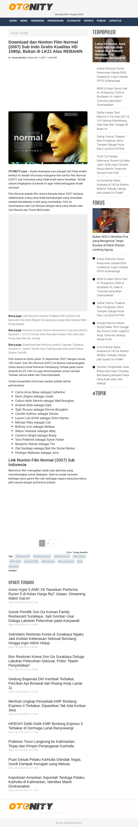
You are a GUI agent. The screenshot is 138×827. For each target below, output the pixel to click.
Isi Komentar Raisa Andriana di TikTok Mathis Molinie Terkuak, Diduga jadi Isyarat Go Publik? (113, 186)
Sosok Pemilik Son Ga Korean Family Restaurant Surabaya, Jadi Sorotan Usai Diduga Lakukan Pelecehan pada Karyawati (43, 616)
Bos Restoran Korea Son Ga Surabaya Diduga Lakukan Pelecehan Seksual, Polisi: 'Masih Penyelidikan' (46, 661)
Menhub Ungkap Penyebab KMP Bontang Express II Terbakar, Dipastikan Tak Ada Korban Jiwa (47, 705)
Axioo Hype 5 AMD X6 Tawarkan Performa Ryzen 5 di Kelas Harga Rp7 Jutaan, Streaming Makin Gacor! (46, 594)
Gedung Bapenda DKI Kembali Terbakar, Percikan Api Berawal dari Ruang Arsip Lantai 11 (45, 683)
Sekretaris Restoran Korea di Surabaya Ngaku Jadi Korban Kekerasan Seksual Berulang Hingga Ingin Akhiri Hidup (46, 638)
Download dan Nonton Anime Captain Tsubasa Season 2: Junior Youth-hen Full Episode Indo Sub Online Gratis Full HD (45, 348)
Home (13, 20)
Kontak (43, 806)
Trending (37, 20)
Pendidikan (55, 20)
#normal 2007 (31, 561)
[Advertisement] (48, 85)
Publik (101, 20)
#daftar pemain (61, 556)
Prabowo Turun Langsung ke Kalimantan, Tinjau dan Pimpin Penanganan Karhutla (41, 743)
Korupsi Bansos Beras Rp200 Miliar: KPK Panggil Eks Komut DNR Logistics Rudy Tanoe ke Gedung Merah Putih (113, 331)
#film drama (79, 556)
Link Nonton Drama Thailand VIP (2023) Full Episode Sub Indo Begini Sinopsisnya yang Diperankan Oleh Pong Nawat (47, 320)
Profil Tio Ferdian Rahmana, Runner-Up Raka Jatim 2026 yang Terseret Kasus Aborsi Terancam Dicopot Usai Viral (113, 164)
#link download (66, 561)
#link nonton (48, 561)
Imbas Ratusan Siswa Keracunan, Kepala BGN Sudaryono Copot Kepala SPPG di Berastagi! (112, 74)
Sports (88, 20)
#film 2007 (15, 561)
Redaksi (44, 803)
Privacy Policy (46, 810)
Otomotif (74, 20)
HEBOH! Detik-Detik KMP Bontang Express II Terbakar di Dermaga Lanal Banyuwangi (45, 726)
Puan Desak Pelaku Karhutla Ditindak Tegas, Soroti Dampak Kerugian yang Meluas (44, 761)
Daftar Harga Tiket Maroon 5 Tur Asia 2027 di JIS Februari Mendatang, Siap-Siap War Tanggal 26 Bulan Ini (113, 120)
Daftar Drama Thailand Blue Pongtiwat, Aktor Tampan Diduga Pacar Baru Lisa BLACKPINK (111, 142)
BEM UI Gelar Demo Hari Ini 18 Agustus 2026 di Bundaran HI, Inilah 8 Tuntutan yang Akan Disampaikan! (112, 96)
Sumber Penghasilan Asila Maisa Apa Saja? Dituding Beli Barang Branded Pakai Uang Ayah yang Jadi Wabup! (113, 375)
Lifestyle (115, 20)
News (23, 20)
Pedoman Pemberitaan (51, 813)
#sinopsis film (23, 556)
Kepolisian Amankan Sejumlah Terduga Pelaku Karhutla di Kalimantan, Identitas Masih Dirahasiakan (46, 781)
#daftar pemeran (42, 556)
